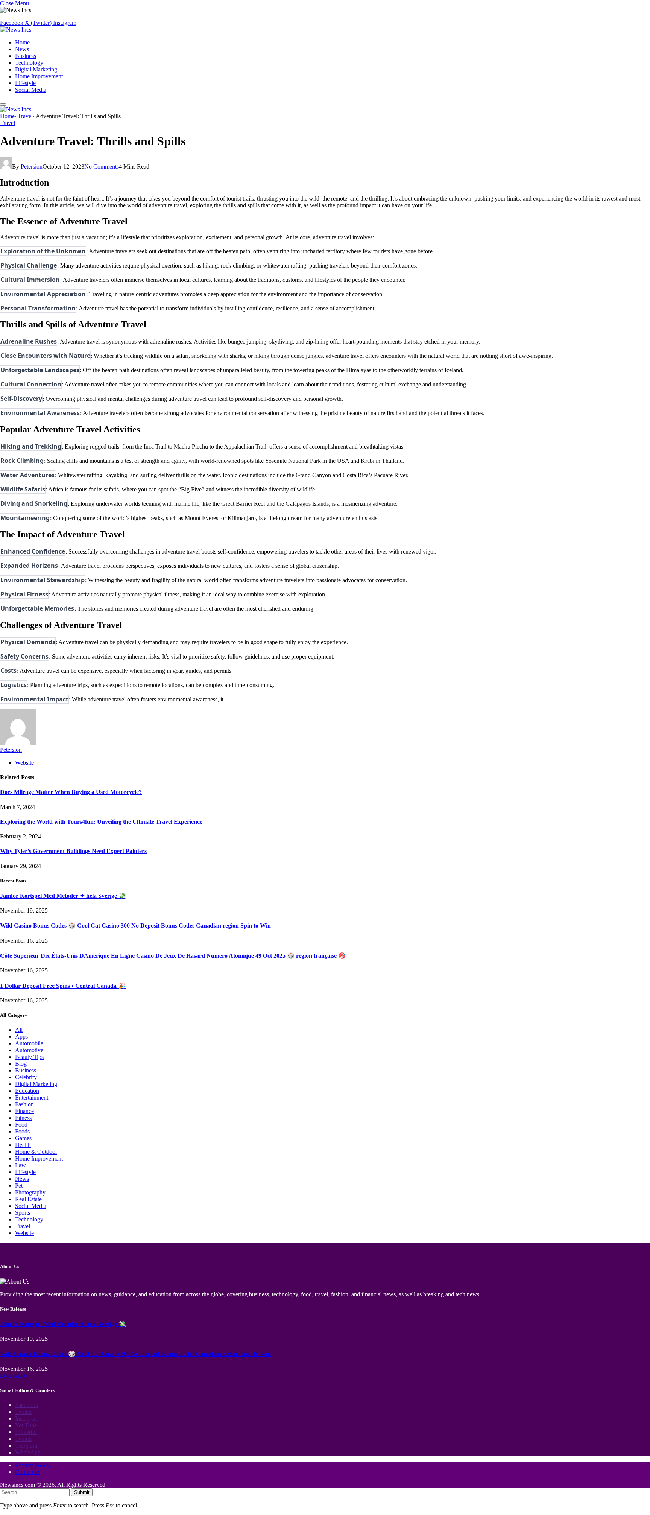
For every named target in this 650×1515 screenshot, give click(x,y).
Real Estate (28, 1199)
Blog (21, 1063)
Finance (24, 1111)
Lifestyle (25, 83)
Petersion (32, 166)
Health (23, 1145)
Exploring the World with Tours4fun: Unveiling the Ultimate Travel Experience (101, 821)
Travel (7, 123)
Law (20, 1165)
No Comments (101, 166)
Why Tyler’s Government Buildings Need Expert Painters (73, 851)
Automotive (29, 1050)
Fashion (24, 1104)
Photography (30, 1192)
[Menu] (3, 104)
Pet (19, 1185)
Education (27, 1091)
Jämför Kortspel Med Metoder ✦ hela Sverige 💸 (63, 896)
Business (25, 56)
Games (23, 1138)
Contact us (27, 1472)
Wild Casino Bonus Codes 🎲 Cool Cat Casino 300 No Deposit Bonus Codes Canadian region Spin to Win (135, 925)
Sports (22, 1212)
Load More (13, 1375)
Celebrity (26, 1077)
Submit (82, 1492)
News (22, 49)
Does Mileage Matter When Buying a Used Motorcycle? (71, 792)
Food (21, 1124)
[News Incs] (15, 29)
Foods (22, 1131)
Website (24, 1233)
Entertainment (31, 1097)
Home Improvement (39, 76)
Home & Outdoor (36, 1151)
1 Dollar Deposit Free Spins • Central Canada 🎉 (63, 986)
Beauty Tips (29, 1057)
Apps (21, 1036)
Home (22, 42)
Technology (29, 62)
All (19, 1030)
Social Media (30, 90)
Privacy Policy (32, 1465)
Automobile (29, 1043)
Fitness (23, 1118)
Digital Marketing (36, 69)
